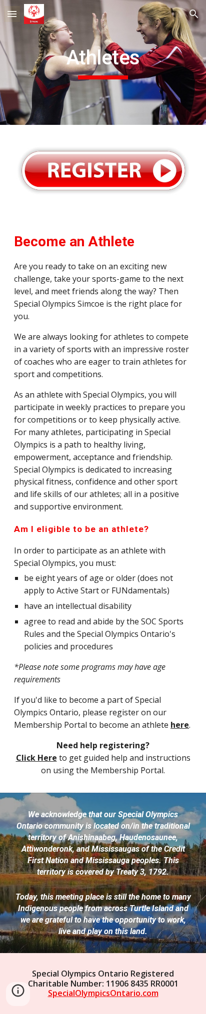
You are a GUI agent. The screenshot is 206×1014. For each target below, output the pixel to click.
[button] (12, 13)
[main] (103, 62)
